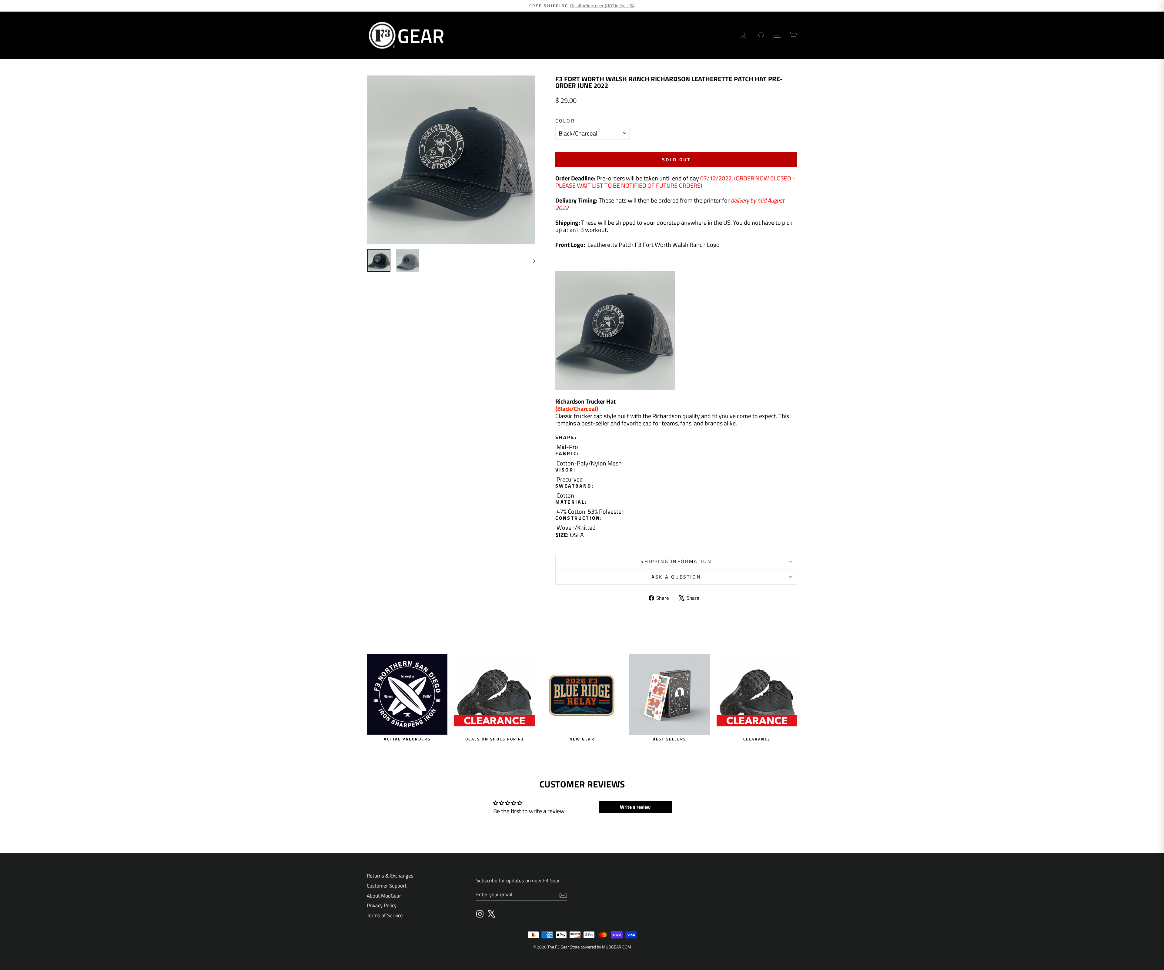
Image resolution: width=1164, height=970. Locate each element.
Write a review (635, 807)
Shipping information (676, 561)
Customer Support (386, 886)
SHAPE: (566, 437)
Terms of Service (385, 915)
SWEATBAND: (574, 486)
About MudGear (384, 896)
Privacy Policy (381, 905)
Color (565, 121)
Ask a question (676, 576)
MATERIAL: (571, 502)
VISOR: (565, 470)
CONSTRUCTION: (579, 518)
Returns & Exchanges (390, 876)
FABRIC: (567, 453)
